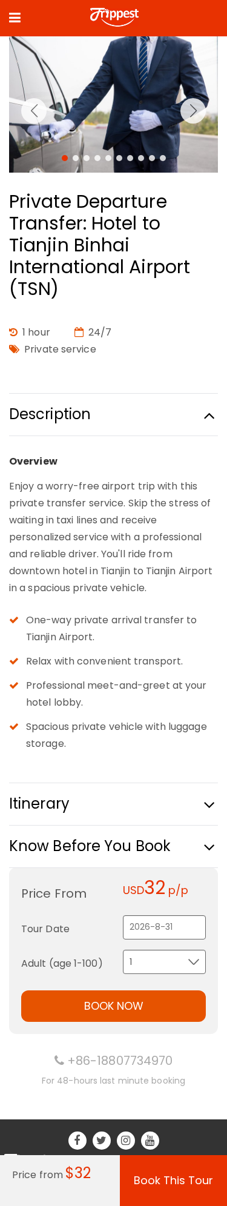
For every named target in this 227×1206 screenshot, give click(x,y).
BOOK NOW (113, 1005)
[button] (65, 158)
